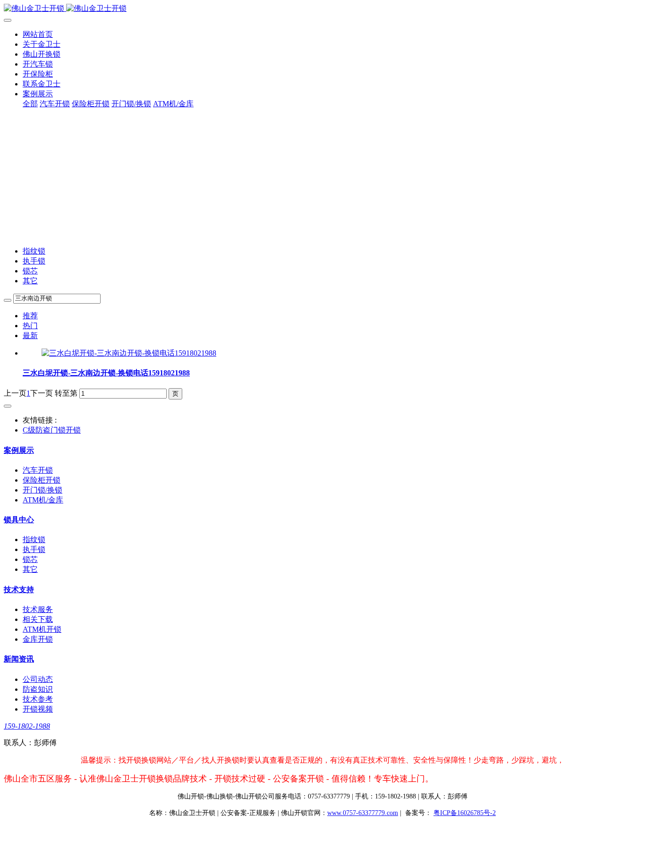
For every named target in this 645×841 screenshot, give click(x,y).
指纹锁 (34, 251)
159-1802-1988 (27, 726)
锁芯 (30, 271)
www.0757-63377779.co (362, 812)
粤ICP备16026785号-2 (464, 812)
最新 (30, 335)
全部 (30, 104)
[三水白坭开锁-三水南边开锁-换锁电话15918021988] (129, 353)
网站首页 (38, 34)
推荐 (30, 316)
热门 (30, 326)
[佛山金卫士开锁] (322, 9)
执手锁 (34, 261)
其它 (30, 281)
